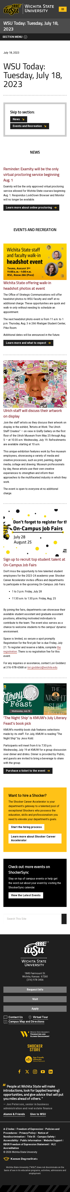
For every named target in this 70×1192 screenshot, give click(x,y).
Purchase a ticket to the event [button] (25, 770)
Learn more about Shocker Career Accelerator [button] (33, 838)
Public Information (30, 1140)
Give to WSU (38, 1114)
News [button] (16, 119)
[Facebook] (19, 1072)
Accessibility (10, 1140)
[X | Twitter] (27, 1072)
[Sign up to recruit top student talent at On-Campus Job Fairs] (35, 533)
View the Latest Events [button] (26, 895)
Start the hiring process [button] (26, 827)
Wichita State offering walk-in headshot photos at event (27, 285)
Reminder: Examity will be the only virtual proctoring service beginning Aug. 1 (31, 174)
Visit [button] (35, 999)
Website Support (53, 1140)
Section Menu (12, 36)
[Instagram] (35, 1072)
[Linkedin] (51, 1072)
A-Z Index (8, 1129)
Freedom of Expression (30, 1129)
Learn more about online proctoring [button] (29, 207)
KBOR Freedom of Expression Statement (26, 1144)
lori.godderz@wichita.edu (42, 667)
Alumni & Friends (14, 1114)
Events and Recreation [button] (27, 126)
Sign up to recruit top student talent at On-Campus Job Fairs (34, 562)
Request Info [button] (35, 989)
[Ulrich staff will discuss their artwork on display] (35, 384)
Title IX (31, 1136)
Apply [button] (35, 1008)
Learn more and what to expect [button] (26, 342)
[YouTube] (43, 1072)
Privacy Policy (27, 1133)
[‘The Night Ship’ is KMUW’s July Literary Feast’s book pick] (35, 699)
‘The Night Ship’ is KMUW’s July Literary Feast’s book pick (35, 720)
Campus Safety (45, 1136)
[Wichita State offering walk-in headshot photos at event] (35, 261)
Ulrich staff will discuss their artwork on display (32, 413)
